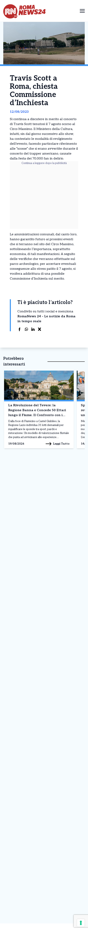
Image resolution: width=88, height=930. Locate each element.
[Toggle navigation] (82, 11)
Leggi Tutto (61, 443)
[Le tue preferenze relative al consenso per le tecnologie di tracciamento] (81, 923)
